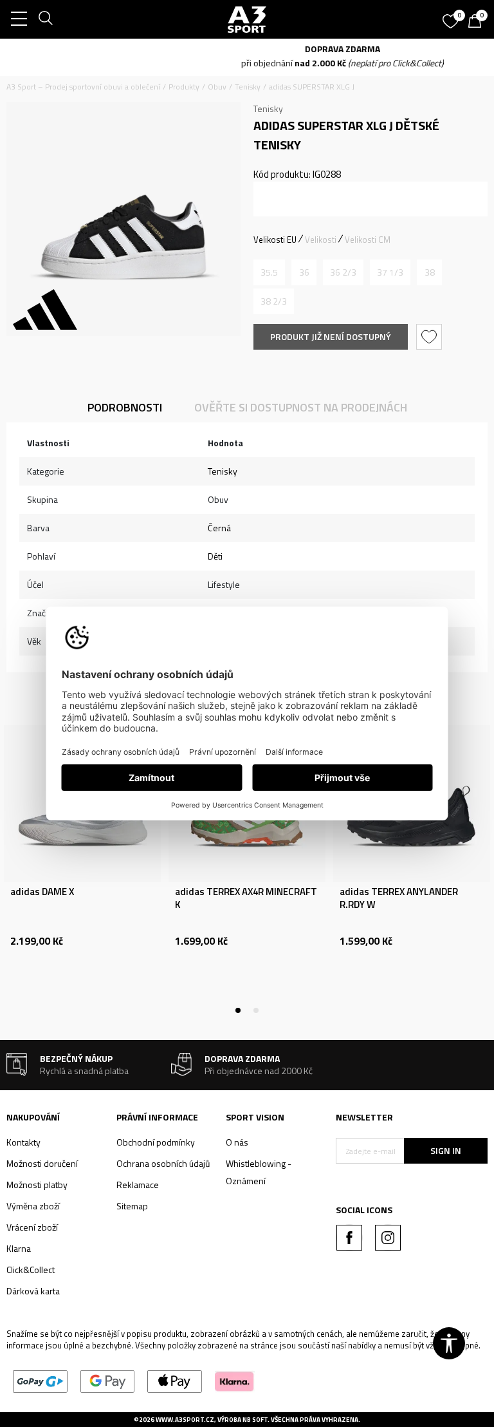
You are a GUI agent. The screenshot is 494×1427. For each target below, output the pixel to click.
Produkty (184, 86)
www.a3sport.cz (185, 1419)
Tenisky (248, 86)
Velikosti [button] (320, 239)
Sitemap (132, 1206)
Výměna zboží (33, 1206)
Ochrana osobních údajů (163, 1163)
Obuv (217, 86)
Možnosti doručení (42, 1163)
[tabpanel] (82, 867)
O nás (237, 1142)
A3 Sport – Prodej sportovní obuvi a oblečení (83, 86)
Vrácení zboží (32, 1227)
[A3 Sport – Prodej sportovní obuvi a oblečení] (247, 19)
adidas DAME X (42, 891)
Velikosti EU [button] (275, 239)
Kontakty (23, 1142)
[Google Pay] (107, 1380)
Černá (219, 527)
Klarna (18, 1248)
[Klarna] (234, 1380)
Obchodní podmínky (155, 1142)
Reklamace (137, 1184)
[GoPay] (40, 1380)
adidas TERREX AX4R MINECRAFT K (246, 898)
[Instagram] (388, 1238)
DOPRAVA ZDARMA (247, 48)
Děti (215, 556)
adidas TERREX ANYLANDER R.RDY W (399, 898)
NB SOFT (255, 1419)
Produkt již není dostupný (330, 336)
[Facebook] (349, 1238)
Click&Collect (30, 1269)
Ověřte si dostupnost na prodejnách (300, 407)
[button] (430, 337)
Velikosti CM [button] (367, 239)
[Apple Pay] (174, 1380)
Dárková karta (33, 1291)
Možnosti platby (37, 1184)
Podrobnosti (124, 407)
